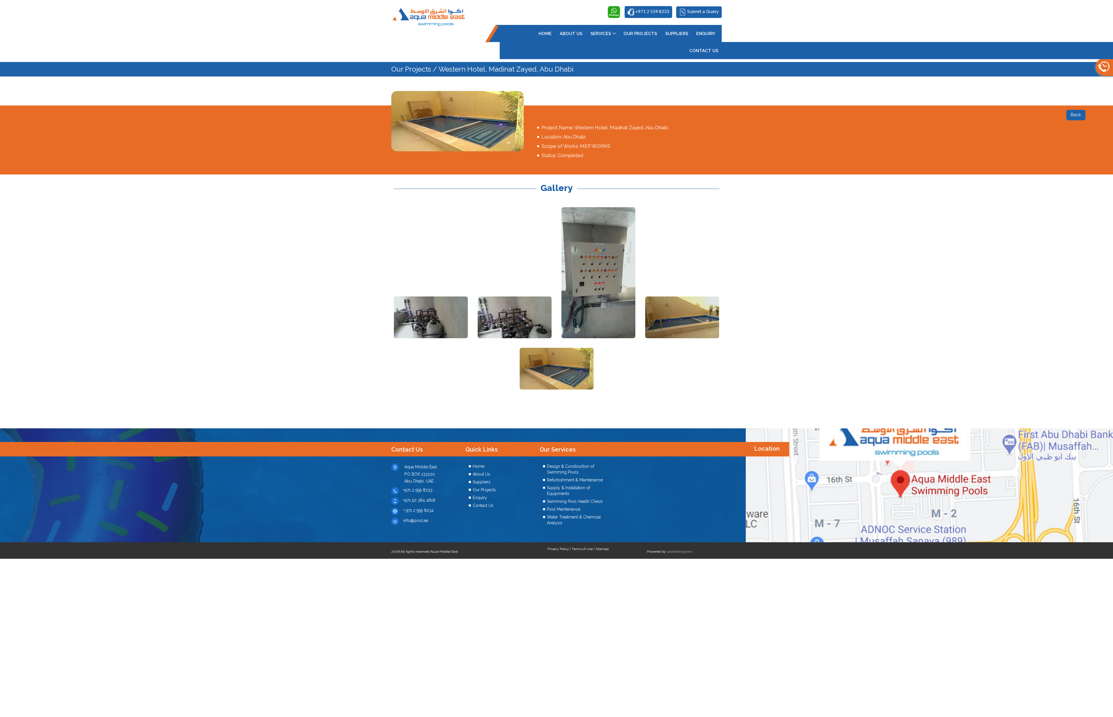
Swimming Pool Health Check (575, 501)
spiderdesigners (679, 551)
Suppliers (481, 482)
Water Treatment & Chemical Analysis (574, 520)
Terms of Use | (583, 549)
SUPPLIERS (676, 33)
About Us (571, 33)
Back (1076, 114)
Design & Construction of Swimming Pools (570, 469)
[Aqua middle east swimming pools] (429, 16)
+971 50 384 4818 (419, 500)
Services (600, 33)
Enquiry (480, 497)
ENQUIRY (705, 33)
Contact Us (483, 505)
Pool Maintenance (563, 509)
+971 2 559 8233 (417, 490)
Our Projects (640, 33)
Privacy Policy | (559, 549)
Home (545, 33)
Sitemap (602, 549)
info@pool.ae (415, 520)
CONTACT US (703, 50)
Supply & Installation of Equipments (568, 490)
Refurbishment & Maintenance (575, 480)
